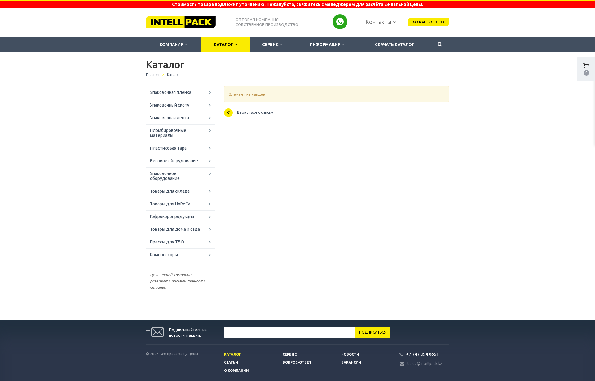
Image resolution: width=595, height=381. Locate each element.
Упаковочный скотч (169, 105)
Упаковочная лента (169, 117)
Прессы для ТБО (167, 241)
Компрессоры (164, 254)
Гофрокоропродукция (172, 216)
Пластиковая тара (168, 148)
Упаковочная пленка (170, 92)
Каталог (224, 44)
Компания (172, 44)
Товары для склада (170, 191)
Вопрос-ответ (297, 362)
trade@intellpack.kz (424, 363)
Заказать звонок (428, 22)
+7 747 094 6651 (422, 354)
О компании (236, 370)
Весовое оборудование (174, 160)
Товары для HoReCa (170, 203)
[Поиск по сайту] (439, 44)
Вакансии (351, 362)
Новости (350, 354)
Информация (326, 44)
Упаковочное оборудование (165, 176)
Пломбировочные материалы (168, 133)
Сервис (271, 44)
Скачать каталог (394, 44)
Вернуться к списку (255, 112)
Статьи (231, 362)
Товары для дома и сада (175, 229)
